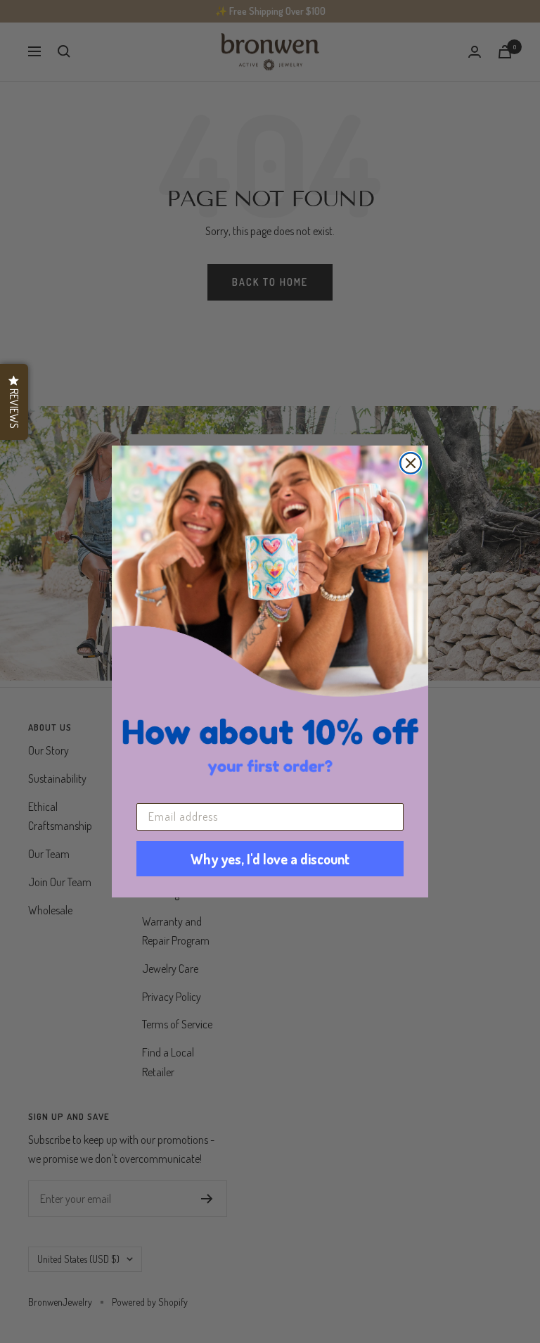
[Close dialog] (410, 463)
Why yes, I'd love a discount (270, 859)
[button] (14, 402)
